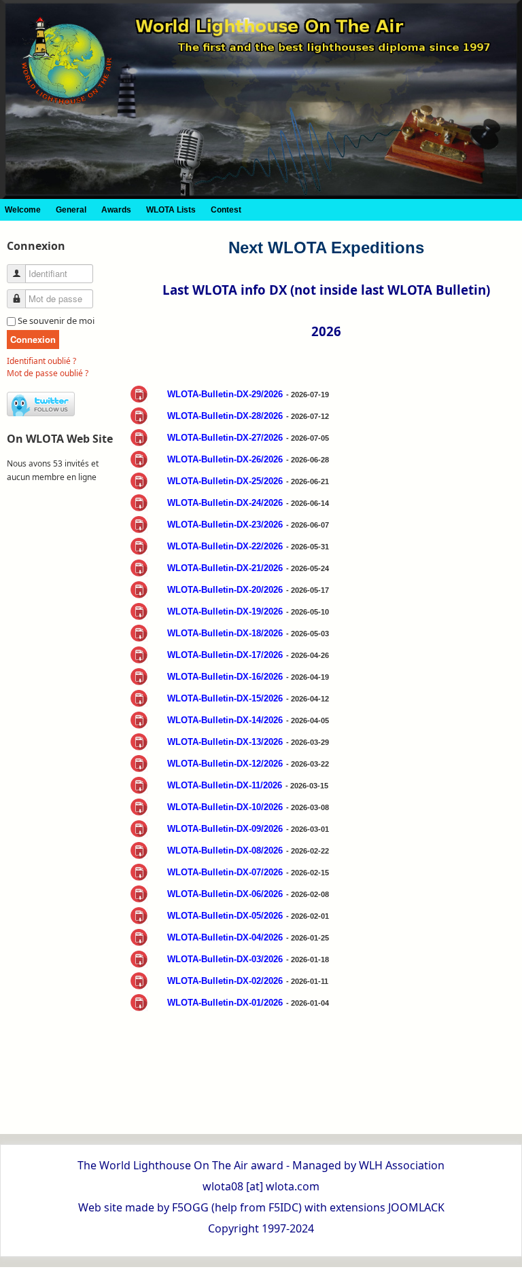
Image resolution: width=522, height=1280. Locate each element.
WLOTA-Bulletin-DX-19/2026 (225, 611)
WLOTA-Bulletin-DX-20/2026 (225, 590)
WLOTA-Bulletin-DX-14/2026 (225, 720)
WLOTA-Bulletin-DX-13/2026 (225, 742)
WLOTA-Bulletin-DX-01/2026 (225, 1003)
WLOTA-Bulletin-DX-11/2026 (224, 785)
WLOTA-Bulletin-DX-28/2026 (225, 416)
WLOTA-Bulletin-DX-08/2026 (225, 850)
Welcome (23, 210)
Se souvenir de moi (56, 320)
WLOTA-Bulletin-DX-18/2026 (225, 633)
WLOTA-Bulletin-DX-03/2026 (225, 959)
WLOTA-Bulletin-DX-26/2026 (225, 459)
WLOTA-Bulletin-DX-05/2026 (225, 916)
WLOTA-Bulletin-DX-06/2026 (225, 894)
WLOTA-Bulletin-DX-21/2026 (225, 568)
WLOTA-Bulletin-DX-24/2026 (225, 503)
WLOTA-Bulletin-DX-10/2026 (225, 807)
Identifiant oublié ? (41, 361)
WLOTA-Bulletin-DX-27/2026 (225, 438)
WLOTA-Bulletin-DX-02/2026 (225, 981)
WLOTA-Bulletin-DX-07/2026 (225, 872)
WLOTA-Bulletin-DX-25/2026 (225, 481)
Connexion (33, 339)
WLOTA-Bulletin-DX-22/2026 (225, 546)
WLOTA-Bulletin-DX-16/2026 (225, 677)
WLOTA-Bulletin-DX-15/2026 (225, 698)
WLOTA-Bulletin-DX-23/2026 (225, 524)
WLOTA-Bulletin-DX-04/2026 (225, 937)
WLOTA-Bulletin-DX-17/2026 (225, 655)
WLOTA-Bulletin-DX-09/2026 (225, 829)
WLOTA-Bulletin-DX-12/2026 (225, 763)
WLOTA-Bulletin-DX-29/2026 (225, 394)
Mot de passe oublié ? (47, 373)
